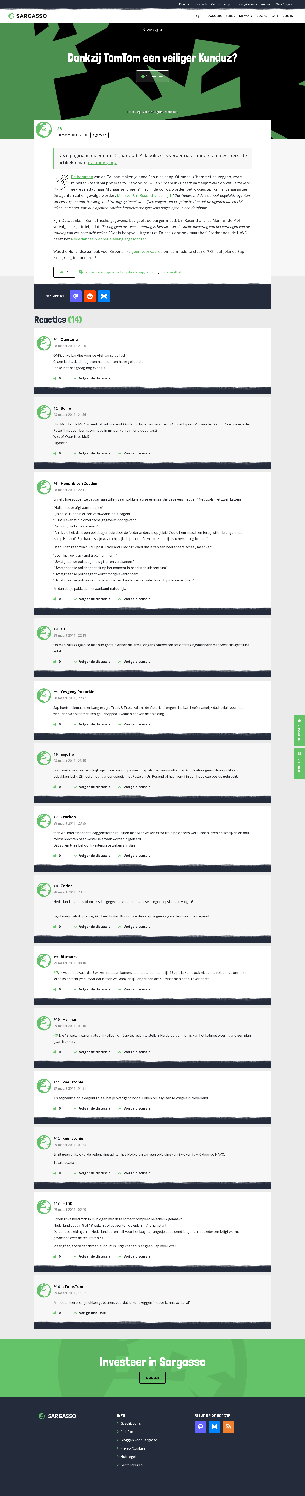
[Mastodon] (200, 1427)
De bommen (82, 176)
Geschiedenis (131, 1423)
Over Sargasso (285, 4)
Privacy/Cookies (246, 4)
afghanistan (94, 272)
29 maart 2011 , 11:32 (69, 1293)
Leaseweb (200, 4)
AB (59, 128)
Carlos (66, 885)
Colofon (127, 1431)
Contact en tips (221, 4)
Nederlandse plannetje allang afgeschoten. (109, 238)
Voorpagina (154, 30)
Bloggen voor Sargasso (139, 1440)
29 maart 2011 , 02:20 (69, 1209)
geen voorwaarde (147, 251)
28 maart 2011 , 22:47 (69, 698)
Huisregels (129, 1456)
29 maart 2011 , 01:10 (69, 1025)
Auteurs (266, 4)
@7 (55, 972)
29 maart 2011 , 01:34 (69, 1145)
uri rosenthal (171, 272)
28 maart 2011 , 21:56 (69, 414)
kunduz (152, 272)
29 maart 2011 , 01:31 (69, 1088)
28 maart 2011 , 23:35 (69, 823)
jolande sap (135, 272)
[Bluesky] (214, 1427)
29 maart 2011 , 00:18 (69, 963)
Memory (246, 15)
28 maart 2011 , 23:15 (69, 760)
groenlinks (115, 272)
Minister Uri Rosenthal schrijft (144, 195)
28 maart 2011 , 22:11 (69, 489)
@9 (55, 1035)
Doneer (184, 4)
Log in (288, 15)
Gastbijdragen (132, 1465)
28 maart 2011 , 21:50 (69, 346)
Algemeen (99, 135)
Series (230, 15)
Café (275, 15)
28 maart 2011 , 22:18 (69, 635)
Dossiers (214, 15)
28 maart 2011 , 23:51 (69, 892)
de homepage (102, 162)
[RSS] (228, 1427)
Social (262, 15)
